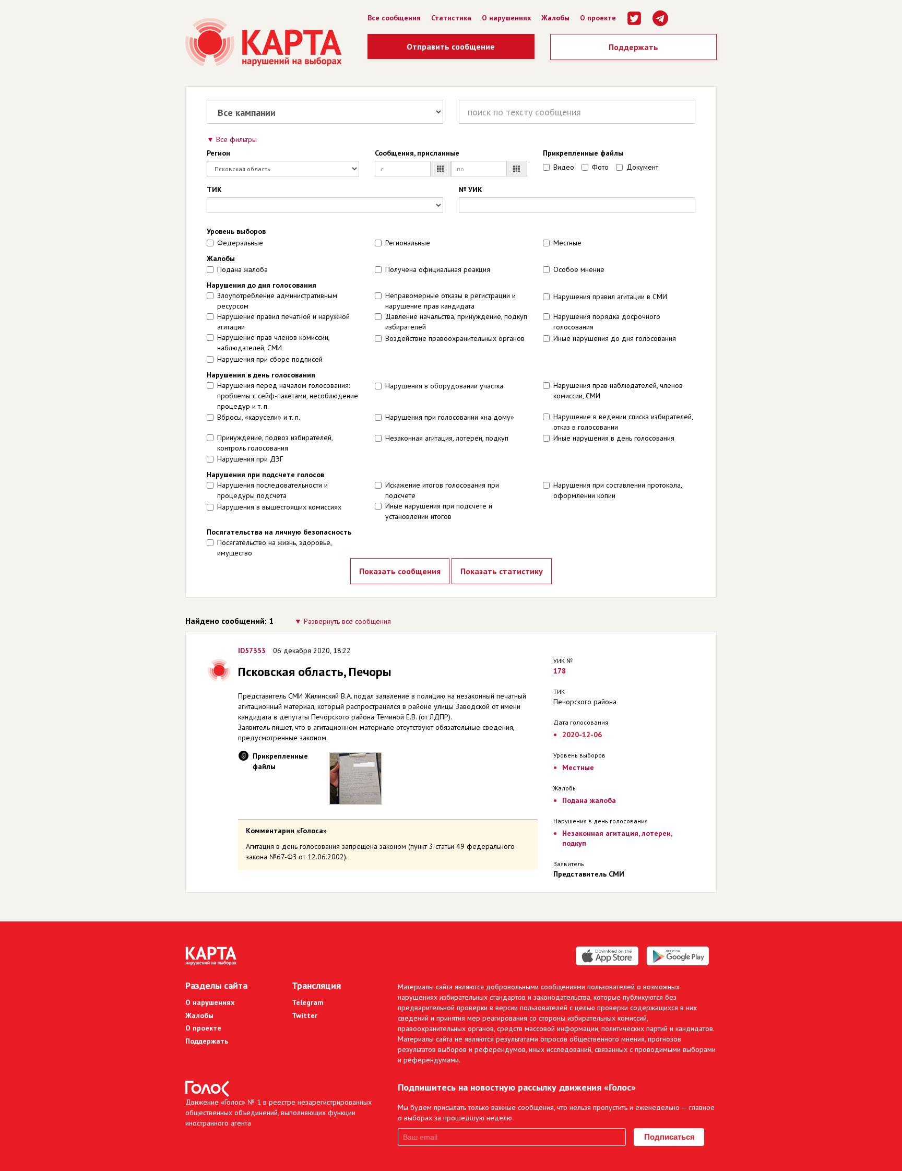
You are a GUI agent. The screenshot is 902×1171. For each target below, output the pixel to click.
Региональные (407, 242)
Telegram (308, 1002)
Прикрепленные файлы (583, 153)
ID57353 (252, 650)
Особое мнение (578, 269)
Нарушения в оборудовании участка (444, 386)
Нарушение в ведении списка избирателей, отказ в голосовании (623, 422)
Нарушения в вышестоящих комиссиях (279, 507)
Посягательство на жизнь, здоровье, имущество (274, 548)
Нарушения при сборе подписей (270, 359)
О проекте (598, 17)
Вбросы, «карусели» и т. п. (258, 417)
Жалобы (555, 17)
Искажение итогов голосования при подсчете (442, 490)
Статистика (451, 17)
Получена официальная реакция (437, 269)
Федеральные (240, 242)
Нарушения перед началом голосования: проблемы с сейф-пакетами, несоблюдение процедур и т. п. (287, 396)
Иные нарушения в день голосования (613, 438)
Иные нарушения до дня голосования (614, 338)
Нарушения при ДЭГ (250, 459)
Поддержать (633, 47)
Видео (563, 167)
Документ (642, 167)
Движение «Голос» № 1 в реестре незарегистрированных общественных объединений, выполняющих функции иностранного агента (278, 1112)
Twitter (304, 1015)
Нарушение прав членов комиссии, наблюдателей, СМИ (273, 342)
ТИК (214, 189)
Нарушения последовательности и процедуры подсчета (272, 490)
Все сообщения (394, 17)
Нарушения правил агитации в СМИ (610, 296)
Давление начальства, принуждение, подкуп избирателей (456, 322)
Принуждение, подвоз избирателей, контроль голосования (275, 443)
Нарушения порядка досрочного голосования (606, 322)
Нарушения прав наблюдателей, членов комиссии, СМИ (618, 390)
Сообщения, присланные (417, 153)
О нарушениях (506, 17)
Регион (218, 153)
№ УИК (470, 189)
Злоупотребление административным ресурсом (277, 301)
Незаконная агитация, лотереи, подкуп (446, 438)
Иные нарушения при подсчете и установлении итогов (438, 511)
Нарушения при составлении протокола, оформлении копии (617, 490)
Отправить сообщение (451, 46)
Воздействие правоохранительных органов (455, 338)
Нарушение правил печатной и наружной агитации (283, 322)
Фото (600, 167)
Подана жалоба (242, 269)
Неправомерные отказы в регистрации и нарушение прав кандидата (450, 301)
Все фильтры (236, 139)
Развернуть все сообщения (347, 621)
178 (559, 671)
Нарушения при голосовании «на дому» (449, 417)
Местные (567, 242)
